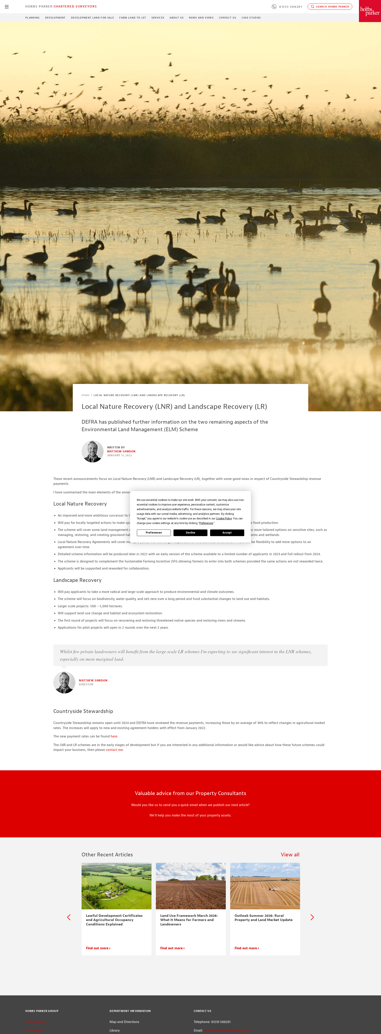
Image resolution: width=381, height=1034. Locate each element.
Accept (227, 532)
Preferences (154, 532)
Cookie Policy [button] (224, 518)
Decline (190, 532)
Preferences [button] (206, 523)
